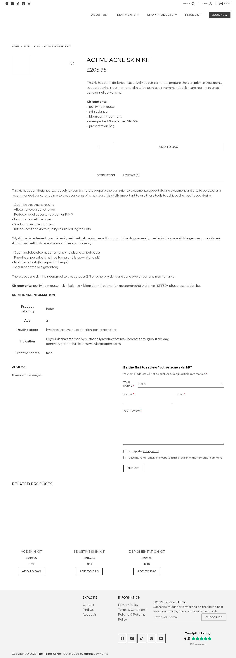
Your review (132, 410)
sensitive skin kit (89, 551)
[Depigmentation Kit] (146, 518)
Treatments (125, 14)
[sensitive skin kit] (89, 518)
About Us (99, 14)
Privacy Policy (151, 451)
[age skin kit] (31, 518)
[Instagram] (12, 3)
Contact (88, 605)
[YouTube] (29, 3)
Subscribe (214, 617)
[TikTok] (18, 3)
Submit (133, 468)
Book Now (219, 14)
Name (128, 394)
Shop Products (160, 14)
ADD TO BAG (168, 147)
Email (180, 394)
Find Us (88, 610)
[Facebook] (7, 3)
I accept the (143, 451)
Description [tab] (106, 175)
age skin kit (31, 551)
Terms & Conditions (132, 610)
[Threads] (23, 3)
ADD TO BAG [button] (31, 571)
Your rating (128, 384)
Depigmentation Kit (147, 551)
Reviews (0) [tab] (131, 175)
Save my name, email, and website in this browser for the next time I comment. (176, 457)
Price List (193, 14)
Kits (31, 564)
